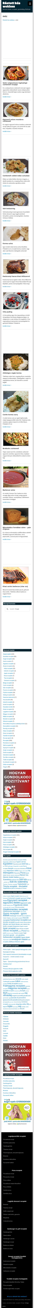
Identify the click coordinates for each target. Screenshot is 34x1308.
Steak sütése (7, 1235)
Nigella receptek (24, 926)
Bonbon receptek (18, 859)
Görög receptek (7, 695)
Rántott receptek (18, 933)
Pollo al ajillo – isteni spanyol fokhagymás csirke (17, 949)
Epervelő (5, 959)
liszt (5, 992)
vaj (19, 1006)
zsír (18, 1008)
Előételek (6, 1019)
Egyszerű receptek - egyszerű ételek (16, 901)
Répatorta (6, 1217)
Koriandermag (17, 990)
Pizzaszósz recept (8, 1177)
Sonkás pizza (7, 1190)
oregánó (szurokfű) (17, 995)
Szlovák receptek (8, 755)
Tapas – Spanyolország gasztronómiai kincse (16, 961)
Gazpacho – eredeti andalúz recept (13, 956)
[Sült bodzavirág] (16, 206)
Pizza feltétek (7, 1187)
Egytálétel (7, 864)
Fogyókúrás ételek (20, 905)
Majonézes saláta (12, 870)
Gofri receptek (23, 911)
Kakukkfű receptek (8, 990)
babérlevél (5, 979)
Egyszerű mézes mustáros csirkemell (13, 120)
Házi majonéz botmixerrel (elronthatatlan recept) (17, 954)
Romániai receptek (8, 743)
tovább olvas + (7, 96)
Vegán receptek (7, 840)
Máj (29, 870)
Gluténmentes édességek (11, 911)
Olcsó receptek (10, 930)
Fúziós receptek (7, 692)
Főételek (5, 1016)
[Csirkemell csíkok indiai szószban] (16, 173)
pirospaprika (6, 1002)
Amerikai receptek (8, 656)
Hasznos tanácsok (8, 697)
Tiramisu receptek (12, 884)
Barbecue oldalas (8, 1245)
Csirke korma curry (10, 415)
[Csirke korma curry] (16, 412)
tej (28, 1004)
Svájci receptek (7, 750)
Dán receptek (7, 687)
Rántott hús (24, 875)
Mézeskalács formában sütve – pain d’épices (17, 528)
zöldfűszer (11, 942)
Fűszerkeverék (17, 864)
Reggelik (5, 1026)
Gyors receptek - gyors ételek (15, 914)
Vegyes (5, 767)
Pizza (22, 873)
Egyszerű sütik (25, 903)
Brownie (5, 1090)
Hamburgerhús (7, 1083)
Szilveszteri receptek (12, 937)
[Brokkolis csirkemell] (16, 446)
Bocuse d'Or (25, 896)
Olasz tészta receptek (22, 928)
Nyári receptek (9, 928)
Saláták (5, 1035)
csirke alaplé (25, 979)
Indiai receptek (8, 668)
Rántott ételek (8, 877)
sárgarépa (19, 1004)
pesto (19, 931)
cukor (17, 981)
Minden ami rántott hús (23, 924)
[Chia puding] (16, 309)
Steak (20, 877)
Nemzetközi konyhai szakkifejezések (14, 723)
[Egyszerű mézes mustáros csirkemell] (16, 117)
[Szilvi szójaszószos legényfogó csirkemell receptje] (16, 80)
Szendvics (7, 880)
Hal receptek (6, 849)
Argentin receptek (8, 663)
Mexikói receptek (8, 719)
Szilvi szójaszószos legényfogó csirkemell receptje (15, 83)
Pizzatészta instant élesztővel (12, 1183)
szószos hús (15, 879)
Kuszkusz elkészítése (9, 1093)
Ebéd (4, 1038)
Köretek (5, 1040)
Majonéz (10, 993)
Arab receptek (7, 661)
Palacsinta (17, 873)
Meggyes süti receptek (23, 870)
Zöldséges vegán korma (12, 373)
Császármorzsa (7, 1221)
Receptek (6, 740)
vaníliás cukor (25, 1006)
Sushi (23, 877)
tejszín (5, 1006)
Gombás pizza (7, 1193)
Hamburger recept (8, 1242)
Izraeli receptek (7, 704)
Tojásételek (21, 884)
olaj (25, 993)
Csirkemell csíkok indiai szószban (16, 176)
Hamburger (10, 866)
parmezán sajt (6, 997)
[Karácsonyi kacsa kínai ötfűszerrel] (16, 273)
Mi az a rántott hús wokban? (17, 1296)
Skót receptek (7, 745)
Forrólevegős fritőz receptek (8, 907)
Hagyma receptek (17, 988)
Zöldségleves (18, 888)
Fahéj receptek (12, 983)
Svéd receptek (7, 752)
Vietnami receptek (9, 680)
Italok (4, 1031)
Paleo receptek (7, 844)
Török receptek (7, 759)
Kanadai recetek (8, 707)
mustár (22, 993)
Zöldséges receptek (9, 847)
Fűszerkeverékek (19, 907)
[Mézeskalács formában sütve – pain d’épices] (16, 525)
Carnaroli (5, 898)
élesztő (22, 1008)
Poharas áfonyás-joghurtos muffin (13, 968)
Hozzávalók (6, 699)
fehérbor (20, 983)
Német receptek (7, 721)
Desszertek (6, 1023)
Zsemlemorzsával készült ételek (10, 1008)
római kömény (17, 1002)
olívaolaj (7, 995)
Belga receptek (7, 683)
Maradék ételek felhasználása (23, 922)
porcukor (11, 1002)
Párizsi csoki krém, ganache (11, 1214)
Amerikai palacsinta (8, 859)
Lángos (4, 870)
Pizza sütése (7, 1180)
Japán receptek (8, 673)
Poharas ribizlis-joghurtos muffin (12, 971)
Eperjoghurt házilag (9, 952)
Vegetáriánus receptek (9, 835)
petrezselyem (26, 1000)
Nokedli (5, 966)
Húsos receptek (7, 837)
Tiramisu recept (7, 1085)
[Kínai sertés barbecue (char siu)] (16, 584)
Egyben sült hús (21, 862)
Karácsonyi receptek (19, 920)
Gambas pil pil (7, 964)
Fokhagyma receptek (14, 985)
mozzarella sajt (16, 993)
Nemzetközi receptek (9, 726)
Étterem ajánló (19, 942)
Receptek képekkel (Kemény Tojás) (13, 1282)
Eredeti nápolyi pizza (8, 905)
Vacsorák (5, 1021)
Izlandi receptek (7, 702)
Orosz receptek (7, 733)
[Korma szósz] (16, 241)
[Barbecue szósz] (16, 487)
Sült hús (23, 879)
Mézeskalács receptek (9, 1267)
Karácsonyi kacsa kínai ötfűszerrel (16, 276)
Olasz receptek (7, 731)
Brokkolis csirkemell (11, 448)
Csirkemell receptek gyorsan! (17, 898)
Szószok (5, 1028)
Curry (24, 860)
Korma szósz (8, 243)
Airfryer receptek (6, 896)
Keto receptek (7, 842)
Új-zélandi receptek (8, 762)
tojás (10, 1006)
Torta (28, 884)
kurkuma (27, 990)
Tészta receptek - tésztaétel (15, 886)
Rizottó (8, 875)
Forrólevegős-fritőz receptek (11, 1288)
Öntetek (24, 888)
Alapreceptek (7, 654)
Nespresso (16, 926)
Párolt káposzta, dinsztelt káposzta (13, 1088)
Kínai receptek (8, 675)
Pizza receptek (7, 1285)
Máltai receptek (7, 716)
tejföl (30, 1004)
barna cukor (12, 979)
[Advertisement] (17, 39)
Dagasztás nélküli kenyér (9, 862)
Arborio (21, 896)
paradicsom (27, 995)
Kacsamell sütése (8, 1095)
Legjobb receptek (8, 711)
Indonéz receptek (9, 671)
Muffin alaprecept (8, 1211)
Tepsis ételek (25, 937)
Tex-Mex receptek (8, 757)
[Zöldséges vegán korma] (16, 370)
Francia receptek (8, 690)
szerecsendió (11, 1004)
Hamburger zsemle (8, 1238)
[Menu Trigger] (30, 3)
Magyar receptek (8, 714)
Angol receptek (7, 659)
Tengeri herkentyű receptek (11, 852)
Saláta (16, 877)
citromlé (18, 979)
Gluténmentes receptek (15, 909)
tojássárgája (15, 1006)
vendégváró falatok (19, 939)
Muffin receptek (8, 926)
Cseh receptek (7, 685)
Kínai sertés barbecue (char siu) (15, 586)
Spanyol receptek (8, 747)
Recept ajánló (7, 738)
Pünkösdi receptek (10, 933)
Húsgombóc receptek (18, 866)
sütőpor (24, 1004)
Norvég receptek (8, 728)
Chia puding (7, 312)
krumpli (22, 991)
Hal (6, 866)
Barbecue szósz (9, 490)
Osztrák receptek (8, 735)
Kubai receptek (7, 709)
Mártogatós (8, 873)
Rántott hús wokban (11, 4)
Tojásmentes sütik (7, 939)
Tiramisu (5, 884)
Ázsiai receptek (7, 666)
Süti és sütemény (19, 881)
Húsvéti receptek (8, 1264)
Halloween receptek (9, 1271)
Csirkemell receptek (9, 981)
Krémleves (23, 868)
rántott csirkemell (15, 875)
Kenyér (10, 868)
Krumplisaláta (17, 868)
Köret (28, 868)
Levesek (5, 1033)
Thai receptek (8, 678)
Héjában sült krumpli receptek (14, 918)
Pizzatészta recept (8, 1078)
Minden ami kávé (9, 924)
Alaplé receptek (15, 896)
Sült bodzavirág (9, 208)
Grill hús (25, 864)
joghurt (28, 988)
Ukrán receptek (7, 764)
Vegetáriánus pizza (9, 888)
